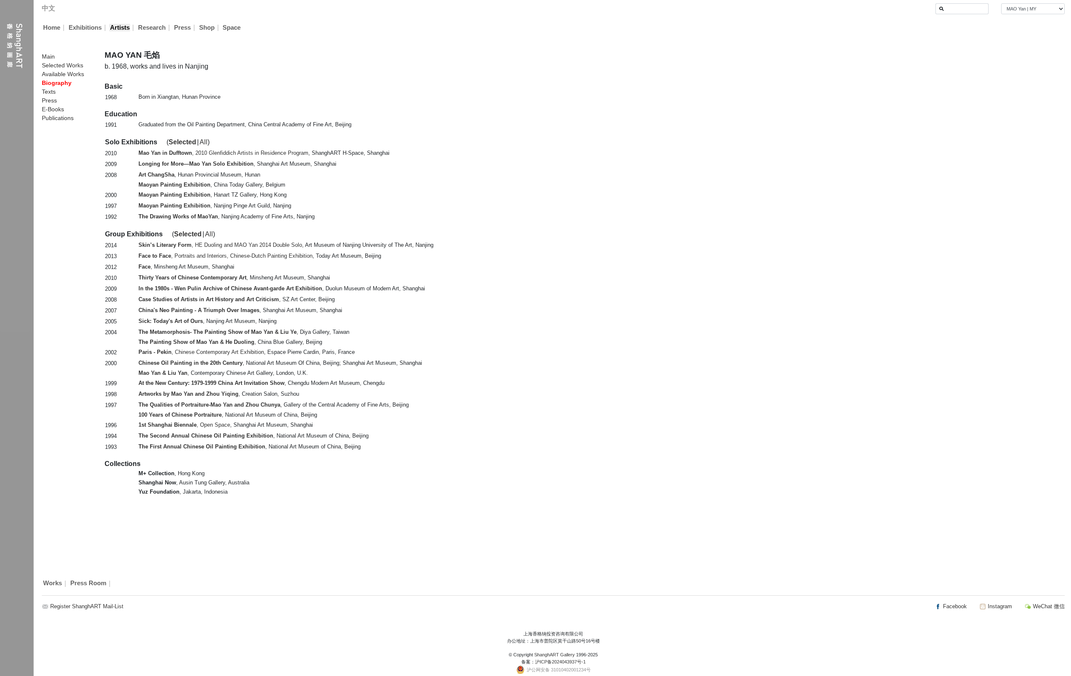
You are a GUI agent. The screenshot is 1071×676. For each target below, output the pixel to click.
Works (52, 583)
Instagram (999, 606)
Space (232, 27)
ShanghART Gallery (554, 654)
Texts (49, 91)
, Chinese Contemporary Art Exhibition (201, 352)
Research (152, 27)
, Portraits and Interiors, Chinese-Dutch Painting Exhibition (225, 256)
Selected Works (62, 65)
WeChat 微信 (1048, 606)
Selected (182, 142)
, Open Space (184, 425)
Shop (207, 27)
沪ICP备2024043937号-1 (560, 661)
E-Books (53, 109)
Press (182, 27)
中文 (48, 8)
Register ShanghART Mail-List (86, 606)
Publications (58, 118)
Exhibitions (85, 27)
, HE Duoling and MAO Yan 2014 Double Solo (220, 245)
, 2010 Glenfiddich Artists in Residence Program (223, 153)
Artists (120, 27)
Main (48, 56)
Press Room (88, 583)
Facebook (954, 606)
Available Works (63, 74)
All (204, 142)
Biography (57, 82)
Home (51, 27)
